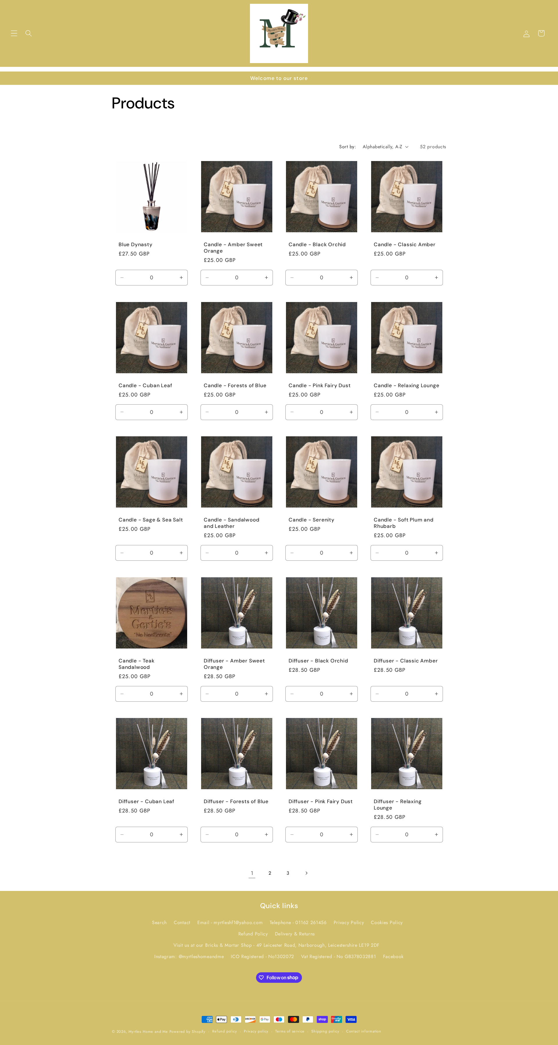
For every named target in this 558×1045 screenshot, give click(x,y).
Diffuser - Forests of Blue (236, 801)
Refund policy (224, 1031)
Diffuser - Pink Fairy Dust (321, 801)
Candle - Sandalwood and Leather (231, 523)
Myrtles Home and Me (148, 1031)
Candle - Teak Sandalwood (137, 664)
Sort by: (347, 146)
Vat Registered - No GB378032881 (338, 956)
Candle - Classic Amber (405, 244)
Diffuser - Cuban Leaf (146, 801)
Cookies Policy (387, 922)
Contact (182, 922)
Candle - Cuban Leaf (145, 385)
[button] (14, 33)
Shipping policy (325, 1031)
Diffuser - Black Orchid (318, 661)
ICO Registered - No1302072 (262, 956)
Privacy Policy (349, 922)
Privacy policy (256, 1031)
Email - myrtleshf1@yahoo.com (230, 922)
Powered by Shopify (187, 1031)
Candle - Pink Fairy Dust (319, 385)
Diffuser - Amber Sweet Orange (234, 664)
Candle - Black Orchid (317, 244)
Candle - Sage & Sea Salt (151, 520)
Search (159, 922)
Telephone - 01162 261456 (298, 922)
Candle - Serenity (312, 520)
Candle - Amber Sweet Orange (233, 247)
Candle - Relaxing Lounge (406, 385)
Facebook (393, 956)
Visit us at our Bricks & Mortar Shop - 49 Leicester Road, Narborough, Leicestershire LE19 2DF (277, 945)
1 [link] (252, 873)
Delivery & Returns (295, 933)
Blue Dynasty (136, 244)
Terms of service (290, 1031)
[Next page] (306, 873)
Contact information (363, 1031)
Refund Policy (253, 933)
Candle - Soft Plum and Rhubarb (404, 523)
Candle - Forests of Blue (235, 385)
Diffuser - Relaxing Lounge (397, 804)
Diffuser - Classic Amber (406, 661)
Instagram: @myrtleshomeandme (189, 956)
